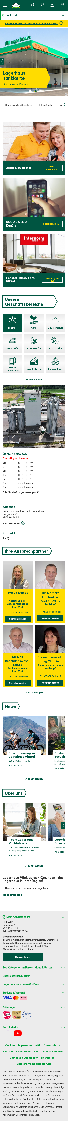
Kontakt (8, 1051)
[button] (16, 5)
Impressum (25, 1045)
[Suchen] (32, 5)
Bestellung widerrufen (24, 1057)
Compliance (23, 1051)
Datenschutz (51, 1045)
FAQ (36, 1051)
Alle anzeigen (34, 378)
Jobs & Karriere (52, 1051)
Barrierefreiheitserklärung (34, 1063)
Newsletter (48, 1057)
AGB (38, 1045)
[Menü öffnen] (5, 5)
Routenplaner (11, 523)
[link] (34, 692)
